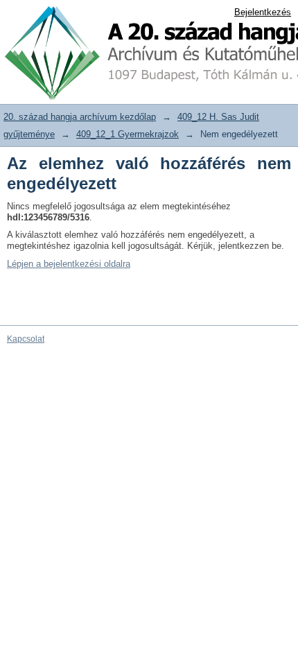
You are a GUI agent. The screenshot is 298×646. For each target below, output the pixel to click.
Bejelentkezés (262, 12)
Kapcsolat (25, 339)
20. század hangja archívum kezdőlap (79, 117)
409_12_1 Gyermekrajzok (127, 134)
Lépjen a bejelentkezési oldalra (68, 264)
